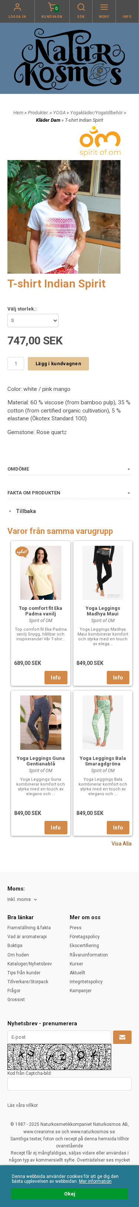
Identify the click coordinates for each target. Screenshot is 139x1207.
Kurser (76, 963)
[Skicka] (122, 1037)
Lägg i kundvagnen (58, 363)
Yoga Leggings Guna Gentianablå (41, 761)
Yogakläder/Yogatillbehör (97, 112)
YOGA (60, 112)
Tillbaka (24, 511)
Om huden (18, 955)
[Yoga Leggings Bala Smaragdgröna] (103, 722)
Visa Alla (122, 844)
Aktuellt (77, 972)
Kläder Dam (49, 120)
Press (76, 927)
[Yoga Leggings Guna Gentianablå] (40, 722)
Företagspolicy (85, 936)
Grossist (16, 999)
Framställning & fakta (29, 927)
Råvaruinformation (89, 955)
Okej (69, 1194)
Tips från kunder (23, 972)
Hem (18, 112)
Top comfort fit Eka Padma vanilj (40, 611)
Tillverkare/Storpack (27, 981)
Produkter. (39, 112)
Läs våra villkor (22, 1105)
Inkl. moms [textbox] (19, 899)
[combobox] (22, 899)
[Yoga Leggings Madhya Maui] (103, 572)
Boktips (15, 945)
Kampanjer (81, 990)
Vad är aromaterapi (27, 936)
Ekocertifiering (84, 945)
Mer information (95, 1181)
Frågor (13, 990)
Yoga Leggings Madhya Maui (103, 611)
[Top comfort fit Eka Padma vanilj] (22, 552)
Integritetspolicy (86, 981)
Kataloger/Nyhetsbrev (29, 963)
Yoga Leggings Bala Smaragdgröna (103, 761)
